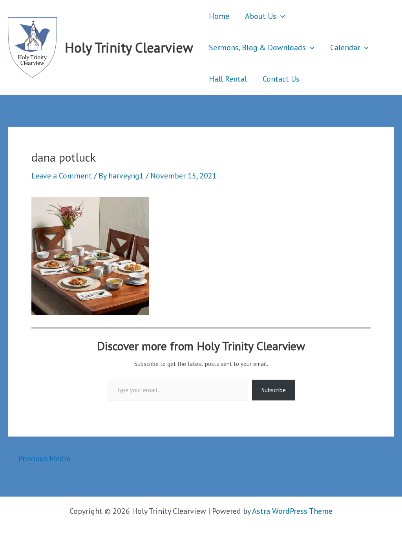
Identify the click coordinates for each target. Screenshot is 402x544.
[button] (280, 16)
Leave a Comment (61, 176)
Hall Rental (228, 79)
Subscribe (273, 390)
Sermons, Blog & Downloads (257, 47)
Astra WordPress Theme (292, 511)
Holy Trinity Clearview (129, 47)
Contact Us (281, 79)
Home (219, 16)
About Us (260, 16)
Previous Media (39, 458)
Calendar (345, 47)
